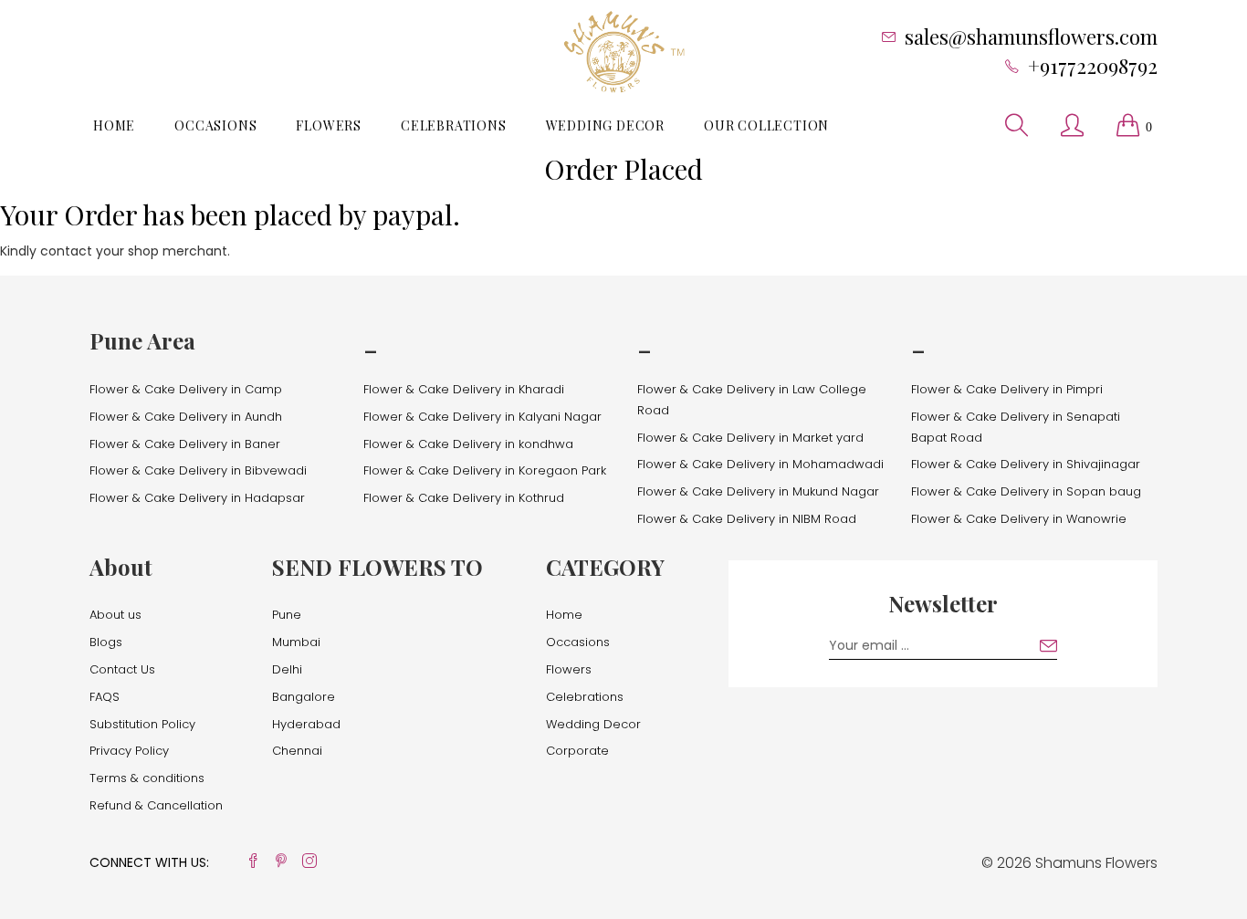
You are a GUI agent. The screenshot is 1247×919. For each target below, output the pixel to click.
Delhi (287, 669)
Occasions (215, 125)
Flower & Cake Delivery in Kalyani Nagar (482, 416)
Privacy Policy (129, 750)
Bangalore (303, 696)
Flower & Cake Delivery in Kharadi (463, 389)
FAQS (104, 696)
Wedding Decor (605, 125)
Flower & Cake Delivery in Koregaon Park (484, 470)
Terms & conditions (146, 778)
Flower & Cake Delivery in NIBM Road (746, 518)
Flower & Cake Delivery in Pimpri (1007, 389)
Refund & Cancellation (156, 805)
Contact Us (122, 669)
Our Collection (766, 125)
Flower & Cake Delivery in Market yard (750, 437)
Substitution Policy (142, 724)
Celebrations (454, 125)
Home (114, 125)
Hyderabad (306, 724)
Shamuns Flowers (1096, 862)
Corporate (577, 750)
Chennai (297, 750)
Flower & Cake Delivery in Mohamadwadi (760, 464)
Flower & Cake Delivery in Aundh (185, 416)
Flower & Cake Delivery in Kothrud (463, 497)
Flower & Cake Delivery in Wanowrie (1018, 518)
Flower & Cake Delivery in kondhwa (468, 444)
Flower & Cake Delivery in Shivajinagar (1025, 464)
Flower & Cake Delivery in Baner (184, 444)
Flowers (329, 125)
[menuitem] (114, 126)
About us (115, 614)
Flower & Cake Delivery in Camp (185, 389)
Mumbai (296, 642)
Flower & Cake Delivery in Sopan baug (1026, 491)
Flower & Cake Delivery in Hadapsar (197, 497)
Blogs (105, 642)
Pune (286, 614)
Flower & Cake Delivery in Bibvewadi (198, 470)
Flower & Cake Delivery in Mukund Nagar (758, 491)
